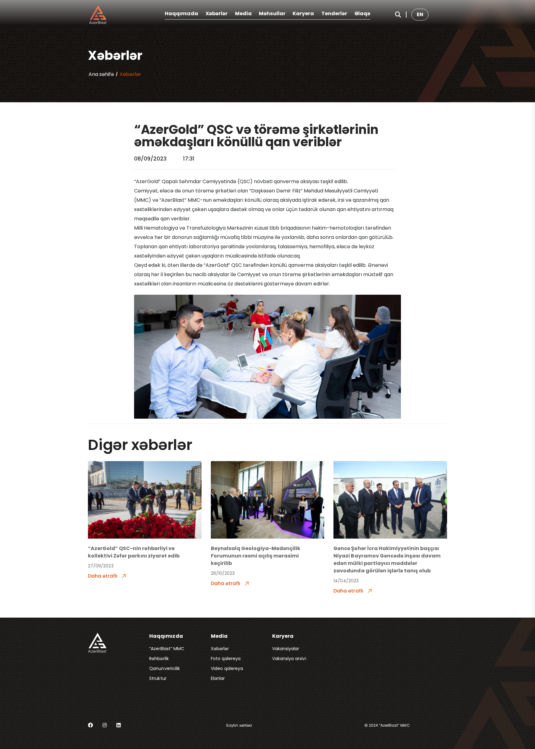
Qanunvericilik (164, 668)
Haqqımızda (181, 13)
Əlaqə (362, 13)
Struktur (157, 678)
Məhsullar (272, 13)
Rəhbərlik (158, 658)
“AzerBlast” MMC (166, 648)
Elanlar (218, 678)
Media (243, 13)
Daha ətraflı (103, 575)
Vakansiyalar (285, 648)
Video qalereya (227, 668)
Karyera (303, 13)
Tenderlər (334, 13)
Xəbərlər (217, 13)
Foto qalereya (226, 658)
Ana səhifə (101, 74)
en (420, 14)
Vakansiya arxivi (289, 658)
